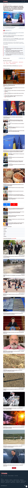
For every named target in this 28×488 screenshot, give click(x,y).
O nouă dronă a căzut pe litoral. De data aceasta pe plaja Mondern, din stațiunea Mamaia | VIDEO (16, 131)
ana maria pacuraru (15, 62)
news (4, 63)
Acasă (4, 3)
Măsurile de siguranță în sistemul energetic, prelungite (16, 187)
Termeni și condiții (5, 475)
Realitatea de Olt (18, 482)
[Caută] (22, 1)
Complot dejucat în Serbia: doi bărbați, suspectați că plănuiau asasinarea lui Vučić (14, 49)
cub (4, 62)
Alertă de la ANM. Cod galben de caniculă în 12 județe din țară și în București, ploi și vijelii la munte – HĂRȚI (14, 96)
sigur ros (7, 63)
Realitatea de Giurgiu (7, 482)
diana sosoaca (21, 62)
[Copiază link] (19, 28)
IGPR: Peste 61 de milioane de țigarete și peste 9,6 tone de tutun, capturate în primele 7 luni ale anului (13, 314)
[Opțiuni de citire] (26, 486)
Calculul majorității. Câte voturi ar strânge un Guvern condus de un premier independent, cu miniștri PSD (15, 161)
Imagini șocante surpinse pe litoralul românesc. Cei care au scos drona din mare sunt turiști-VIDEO (16, 212)
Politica (4, 86)
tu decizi (10, 62)
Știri (6, 3)
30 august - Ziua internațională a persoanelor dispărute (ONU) (14, 52)
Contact (2, 475)
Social (5, 89)
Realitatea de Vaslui (23, 482)
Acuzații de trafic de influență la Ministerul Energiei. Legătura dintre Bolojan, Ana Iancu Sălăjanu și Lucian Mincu (14, 51)
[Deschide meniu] (24, 1)
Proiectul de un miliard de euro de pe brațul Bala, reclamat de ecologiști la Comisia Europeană (12, 446)
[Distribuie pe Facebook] (21, 28)
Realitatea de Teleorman (12, 482)
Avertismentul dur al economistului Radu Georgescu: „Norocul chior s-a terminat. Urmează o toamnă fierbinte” (16, 195)
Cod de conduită (16, 475)
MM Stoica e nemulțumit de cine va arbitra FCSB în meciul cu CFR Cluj (14, 93)
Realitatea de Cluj (2, 482)
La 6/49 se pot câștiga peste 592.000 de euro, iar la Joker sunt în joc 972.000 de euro (14, 54)
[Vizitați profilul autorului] (4, 28)
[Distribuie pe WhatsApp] (22, 28)
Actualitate (8, 3)
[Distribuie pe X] (24, 28)
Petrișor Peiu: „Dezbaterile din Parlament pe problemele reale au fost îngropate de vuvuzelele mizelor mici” (13, 85)
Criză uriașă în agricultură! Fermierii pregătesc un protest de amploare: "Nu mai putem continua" (12, 370)
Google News (20, 65)
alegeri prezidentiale (12, 63)
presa (7, 62)
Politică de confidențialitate (11, 475)
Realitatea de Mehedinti (11, 27)
